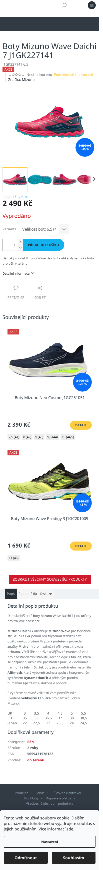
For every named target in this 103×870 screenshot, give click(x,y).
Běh (30, 741)
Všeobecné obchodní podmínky (49, 803)
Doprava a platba (58, 798)
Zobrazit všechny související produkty (50, 579)
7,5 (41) (14, 437)
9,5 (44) (52, 437)
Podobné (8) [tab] (27, 593)
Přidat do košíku (43, 245)
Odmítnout (25, 857)
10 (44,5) (68, 437)
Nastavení (49, 841)
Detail (80, 425)
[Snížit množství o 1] (20, 248)
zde (69, 829)
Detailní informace (16, 273)
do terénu (35, 760)
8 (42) (27, 437)
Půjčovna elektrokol (66, 793)
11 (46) (13, 558)
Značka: (21, 79)
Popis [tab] (11, 593)
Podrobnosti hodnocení (73, 74)
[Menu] (92, 5)
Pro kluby (31, 798)
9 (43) (39, 437)
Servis (40, 793)
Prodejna (21, 793)
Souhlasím (73, 857)
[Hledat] (64, 5)
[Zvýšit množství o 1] (20, 242)
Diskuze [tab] (46, 593)
